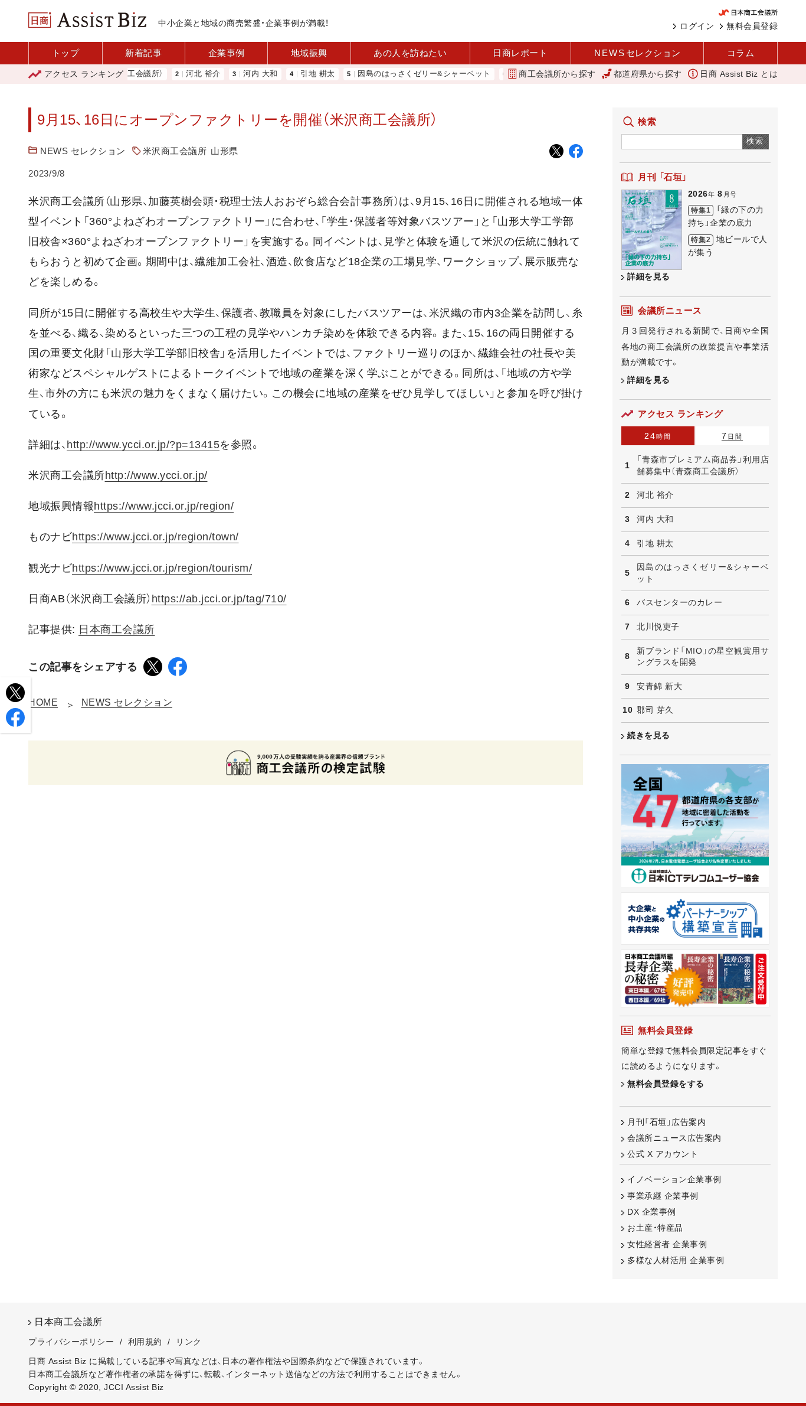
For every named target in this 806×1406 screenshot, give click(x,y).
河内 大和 (235, 74)
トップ (66, 53)
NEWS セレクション (83, 151)
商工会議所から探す (557, 74)
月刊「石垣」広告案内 (666, 1122)
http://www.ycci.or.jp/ (156, 475)
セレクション (637, 53)
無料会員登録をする (666, 1083)
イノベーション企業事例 (674, 1179)
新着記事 (143, 53)
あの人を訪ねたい (410, 53)
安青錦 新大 (659, 686)
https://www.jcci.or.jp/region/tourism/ (162, 568)
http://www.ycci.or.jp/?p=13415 (143, 445)
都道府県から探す (648, 74)
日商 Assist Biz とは (739, 74)
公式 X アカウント (662, 1154)
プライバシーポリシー (71, 1341)
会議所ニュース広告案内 (674, 1138)
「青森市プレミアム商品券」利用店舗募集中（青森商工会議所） (703, 465)
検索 (755, 140)
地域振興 (309, 53)
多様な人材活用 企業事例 (675, 1260)
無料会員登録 (752, 26)
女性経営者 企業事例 (667, 1244)
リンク (189, 1341)
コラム (741, 53)
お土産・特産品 (655, 1227)
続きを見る (648, 735)
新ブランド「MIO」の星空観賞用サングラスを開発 (703, 656)
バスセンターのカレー (679, 602)
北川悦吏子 (658, 626)
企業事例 (226, 53)
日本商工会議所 (116, 629)
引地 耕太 (293, 74)
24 (657, 436)
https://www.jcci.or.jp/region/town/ (155, 537)
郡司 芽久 (655, 710)
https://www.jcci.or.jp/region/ (164, 506)
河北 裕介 (178, 74)
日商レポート (520, 53)
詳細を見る (648, 276)
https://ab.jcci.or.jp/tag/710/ (219, 599)
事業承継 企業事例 (663, 1196)
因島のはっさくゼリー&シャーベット (399, 74)
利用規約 (145, 1341)
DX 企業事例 (651, 1211)
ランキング (84, 74)
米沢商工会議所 (175, 151)
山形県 (224, 151)
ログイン (697, 26)
